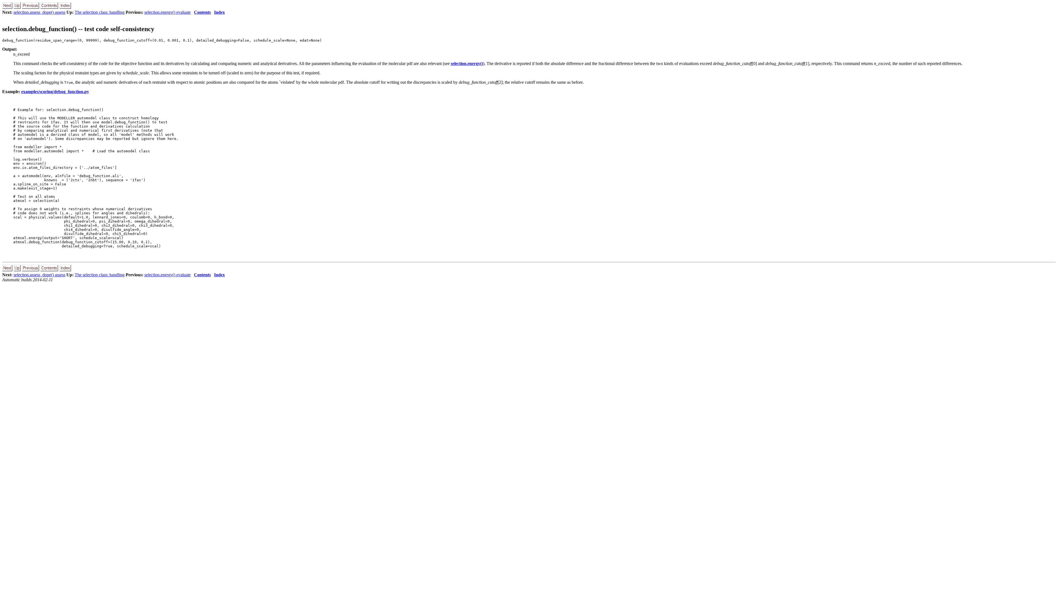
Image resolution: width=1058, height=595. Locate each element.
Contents (202, 12)
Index (219, 12)
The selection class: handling (100, 12)
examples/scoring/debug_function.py (55, 91)
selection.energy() (467, 63)
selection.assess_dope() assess (39, 12)
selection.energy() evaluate (167, 12)
